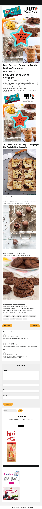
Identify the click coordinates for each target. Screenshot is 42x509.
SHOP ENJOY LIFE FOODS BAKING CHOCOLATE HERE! (14, 312)
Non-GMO (13, 318)
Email (4, 389)
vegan (25, 318)
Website (5, 395)
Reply (4, 339)
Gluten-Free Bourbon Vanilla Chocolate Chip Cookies (14, 308)
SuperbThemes (30, 507)
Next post (35, 325)
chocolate (19, 316)
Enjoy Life (25, 316)
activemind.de (10, 352)
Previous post (7, 325)
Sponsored (19, 318)
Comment (5, 370)
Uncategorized (7, 316)
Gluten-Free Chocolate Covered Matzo (11, 203)
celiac (14, 316)
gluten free (6, 318)
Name (4, 383)
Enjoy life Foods (32, 316)
